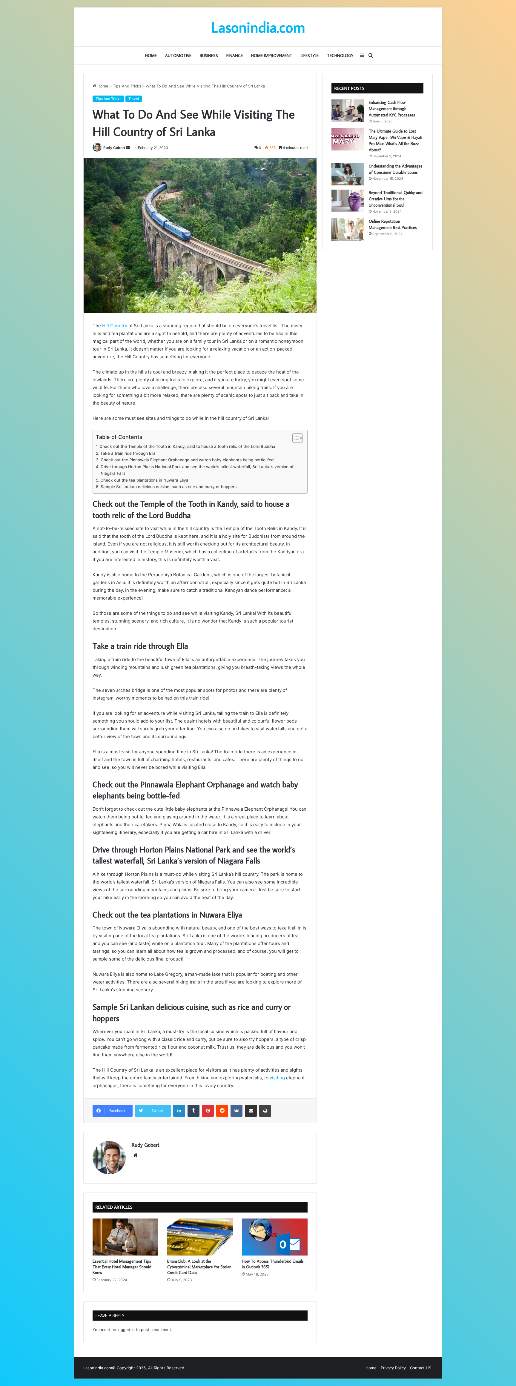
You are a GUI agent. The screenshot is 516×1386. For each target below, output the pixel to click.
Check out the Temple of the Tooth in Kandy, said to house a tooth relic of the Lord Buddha (187, 446)
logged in (126, 1329)
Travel (133, 98)
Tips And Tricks (127, 86)
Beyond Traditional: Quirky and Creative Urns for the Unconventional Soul (396, 199)
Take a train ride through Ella (128, 453)
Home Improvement (271, 55)
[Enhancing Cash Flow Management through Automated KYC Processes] (347, 110)
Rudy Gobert (114, 147)
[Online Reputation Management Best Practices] (347, 229)
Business (209, 55)
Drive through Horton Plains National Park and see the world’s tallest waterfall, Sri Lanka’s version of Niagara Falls (197, 470)
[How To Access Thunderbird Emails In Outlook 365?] (275, 1237)
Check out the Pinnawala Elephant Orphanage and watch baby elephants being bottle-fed (187, 459)
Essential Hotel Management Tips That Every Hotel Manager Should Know (122, 1267)
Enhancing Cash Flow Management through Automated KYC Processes (392, 109)
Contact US (420, 1367)
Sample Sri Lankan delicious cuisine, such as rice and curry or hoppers (168, 486)
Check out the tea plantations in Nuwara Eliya (144, 480)
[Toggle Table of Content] (294, 438)
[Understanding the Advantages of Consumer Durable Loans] (347, 174)
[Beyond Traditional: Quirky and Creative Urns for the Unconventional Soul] (347, 201)
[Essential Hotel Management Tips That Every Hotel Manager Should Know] (125, 1237)
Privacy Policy (393, 1367)
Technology (340, 55)
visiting (277, 1078)
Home (151, 55)
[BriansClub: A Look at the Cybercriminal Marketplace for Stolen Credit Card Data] (200, 1237)
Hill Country (114, 325)
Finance (234, 55)
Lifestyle (310, 55)
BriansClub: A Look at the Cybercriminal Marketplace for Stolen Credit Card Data (199, 1267)
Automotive (178, 55)
